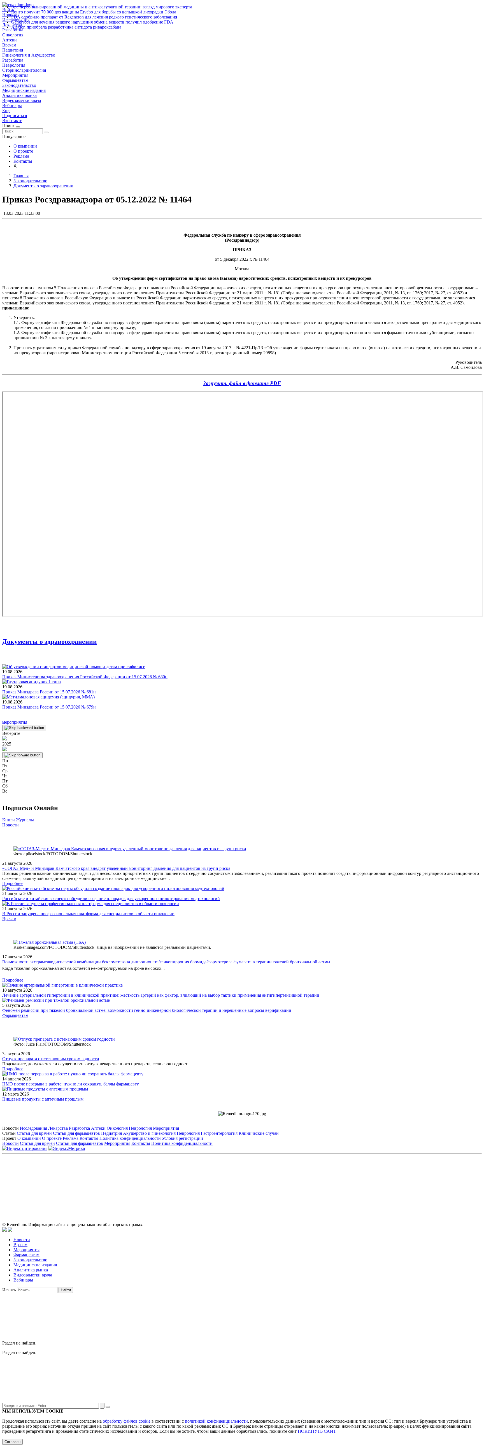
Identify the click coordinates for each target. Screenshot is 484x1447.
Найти (66, 1290)
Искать (9, 1289)
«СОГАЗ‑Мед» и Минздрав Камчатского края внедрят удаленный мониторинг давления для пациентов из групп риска (116, 868)
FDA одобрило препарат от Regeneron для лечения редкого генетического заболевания (94, 17)
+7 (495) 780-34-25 (230, 1181)
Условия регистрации (182, 1138)
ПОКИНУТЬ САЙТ (317, 1431)
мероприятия (14, 722)
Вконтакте (12, 120)
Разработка (12, 60)
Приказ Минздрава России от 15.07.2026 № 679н (49, 707)
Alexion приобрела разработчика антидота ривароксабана (66, 27)
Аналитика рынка (19, 95)
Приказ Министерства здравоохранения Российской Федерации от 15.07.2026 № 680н (84, 676)
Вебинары (12, 105)
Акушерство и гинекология (149, 1133)
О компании (25, 146)
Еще (6, 110)
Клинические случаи (259, 1133)
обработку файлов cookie (126, 1421)
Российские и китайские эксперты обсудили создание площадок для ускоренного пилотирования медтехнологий (111, 898)
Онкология (12, 34)
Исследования (33, 1128)
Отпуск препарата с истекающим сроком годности (50, 1058)
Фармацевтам (15, 80)
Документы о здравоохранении (49, 641)
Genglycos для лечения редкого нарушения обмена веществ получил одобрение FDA (92, 22)
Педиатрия (12, 50)
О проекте (23, 151)
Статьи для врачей (34, 1133)
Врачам (9, 45)
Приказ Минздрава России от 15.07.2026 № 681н (49, 691)
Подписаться (14, 115)
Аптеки (9, 40)
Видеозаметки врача (21, 100)
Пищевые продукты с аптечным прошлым (42, 1099)
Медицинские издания (24, 90)
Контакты (22, 161)
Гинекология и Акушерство (28, 55)
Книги (8, 819)
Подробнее (12, 883)
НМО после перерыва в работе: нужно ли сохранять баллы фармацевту (70, 1084)
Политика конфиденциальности (130, 1138)
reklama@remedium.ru (303, 1181)
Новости (10, 824)
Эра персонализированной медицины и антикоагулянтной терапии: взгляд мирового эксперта (101, 6)
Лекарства (58, 1128)
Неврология (13, 65)
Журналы (25, 819)
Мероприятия (15, 75)
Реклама (21, 156)
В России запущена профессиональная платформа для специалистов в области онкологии (88, 913)
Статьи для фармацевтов (76, 1133)
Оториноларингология (24, 70)
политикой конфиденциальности (216, 1421)
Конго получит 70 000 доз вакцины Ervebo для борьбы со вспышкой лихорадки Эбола (93, 12)
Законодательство (19, 85)
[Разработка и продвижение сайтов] (4, 1230)
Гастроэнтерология (219, 1133)
